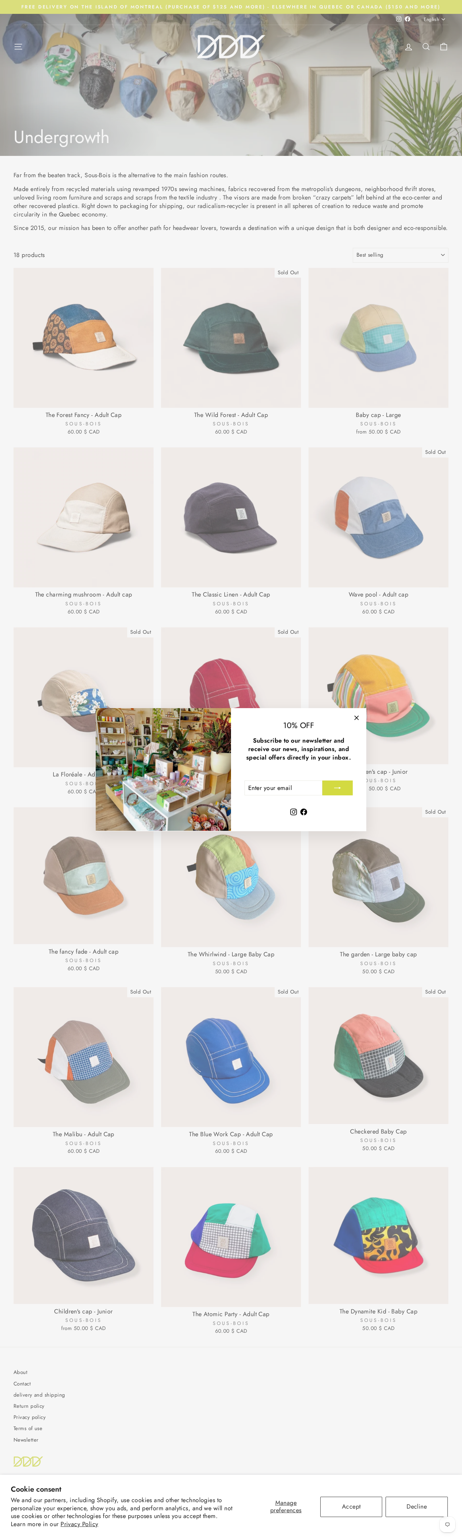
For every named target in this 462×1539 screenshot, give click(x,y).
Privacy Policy (79, 1524)
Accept (351, 1506)
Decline (417, 1506)
